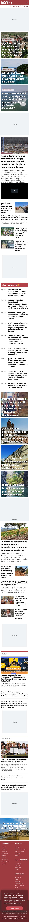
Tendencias (5, 859)
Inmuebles (18, 863)
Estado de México (20, 849)
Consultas (18, 890)
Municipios (5, 853)
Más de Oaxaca (7, 39)
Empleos (17, 865)
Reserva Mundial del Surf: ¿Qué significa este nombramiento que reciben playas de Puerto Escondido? (14, 101)
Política (4, 855)
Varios (17, 869)
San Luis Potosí (19, 851)
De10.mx (17, 887)
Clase (16, 879)
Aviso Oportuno (19, 885)
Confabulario (19, 883)
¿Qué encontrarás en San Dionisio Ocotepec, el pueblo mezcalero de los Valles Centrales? (14, 49)
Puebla (17, 855)
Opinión (4, 864)
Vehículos (18, 867)
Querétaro (18, 853)
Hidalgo (17, 847)
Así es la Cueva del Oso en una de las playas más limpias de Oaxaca (13, 77)
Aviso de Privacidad (15, 903)
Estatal (4, 847)
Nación (4, 857)
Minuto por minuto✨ (11, 285)
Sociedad (4, 851)
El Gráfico (18, 877)
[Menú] (27, 2)
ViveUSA (17, 881)
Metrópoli (4, 849)
